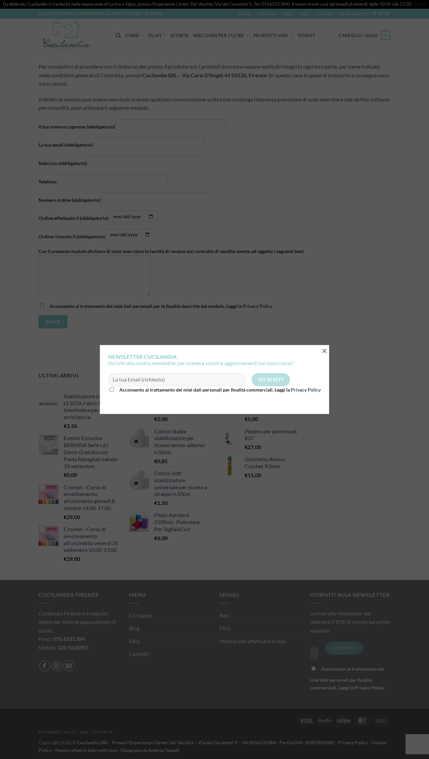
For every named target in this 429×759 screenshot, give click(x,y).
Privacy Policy (306, 390)
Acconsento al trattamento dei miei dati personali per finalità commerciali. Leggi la (219, 390)
